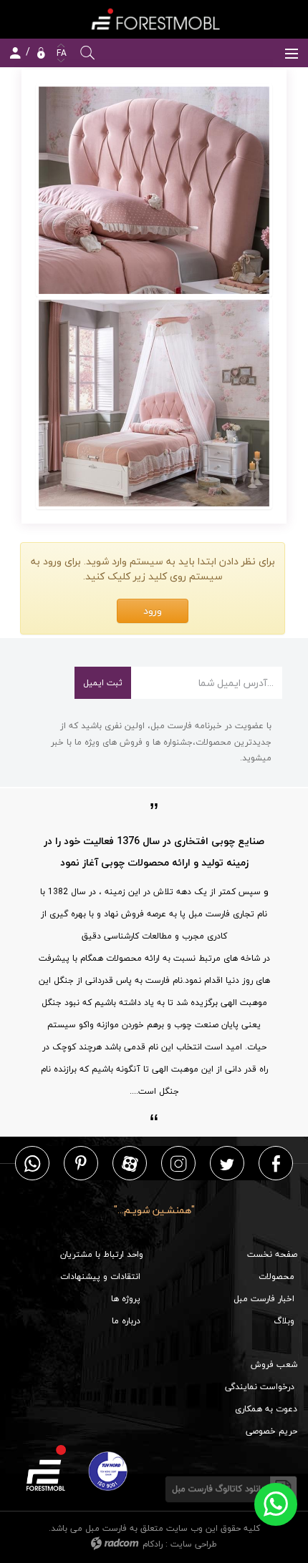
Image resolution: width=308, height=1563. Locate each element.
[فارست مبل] (154, 19)
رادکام (153, 1544)
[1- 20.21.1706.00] (154, 403)
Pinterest (81, 1163)
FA (60, 53)
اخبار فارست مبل (264, 1298)
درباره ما (126, 1320)
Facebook (276, 1163)
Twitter (227, 1163)
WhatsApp (32, 1163)
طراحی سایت (193, 1544)
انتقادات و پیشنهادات (100, 1276)
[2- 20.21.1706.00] (154, 190)
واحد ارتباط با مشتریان (101, 1254)
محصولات (276, 1276)
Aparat (130, 1163)
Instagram (178, 1163)
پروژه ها (125, 1298)
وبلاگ (284, 1320)
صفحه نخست (272, 1254)
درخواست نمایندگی (259, 1386)
